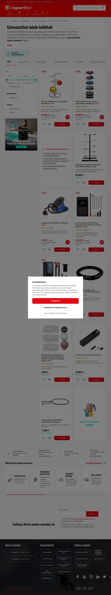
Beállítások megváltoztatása (55, 308)
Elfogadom (55, 301)
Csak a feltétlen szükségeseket (55, 313)
